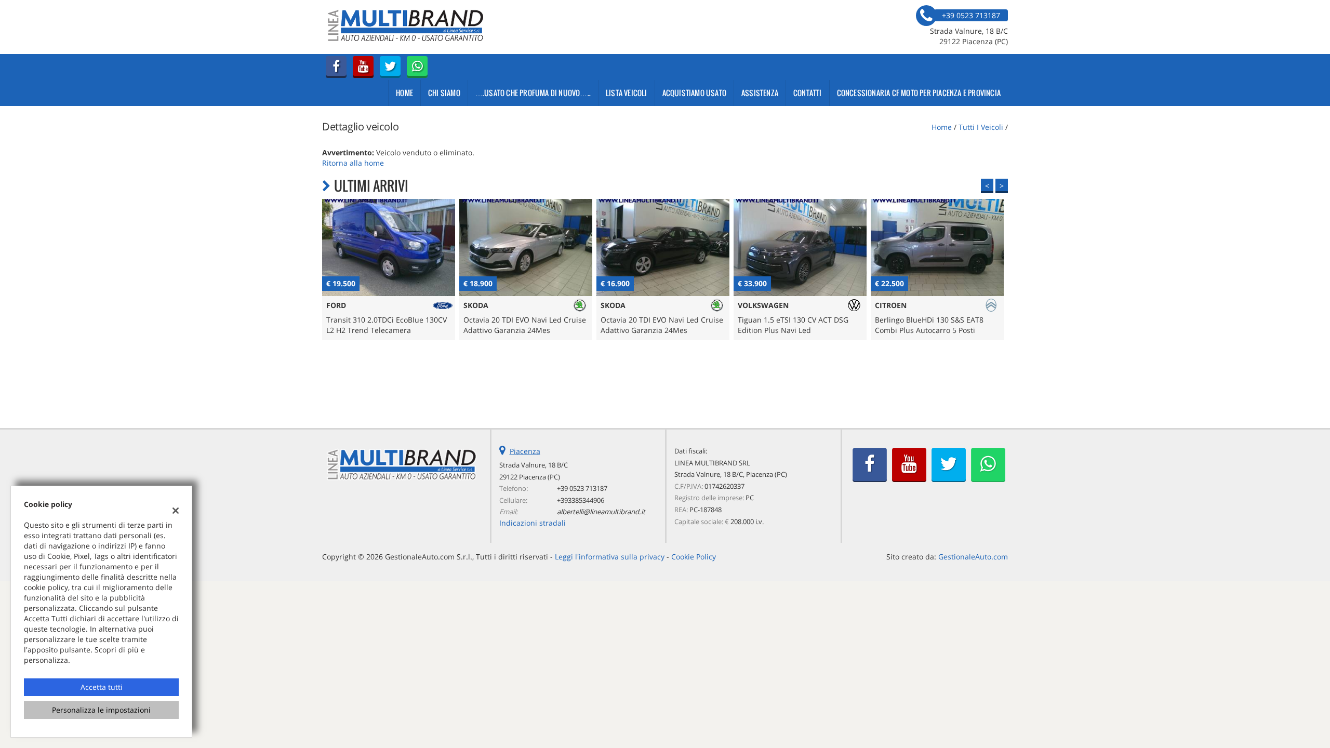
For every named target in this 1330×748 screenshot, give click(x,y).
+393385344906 (580, 500)
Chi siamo (444, 92)
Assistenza (759, 92)
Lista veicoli (626, 92)
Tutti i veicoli (981, 127)
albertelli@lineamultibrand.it (601, 511)
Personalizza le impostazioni (101, 710)
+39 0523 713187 (582, 488)
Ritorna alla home (353, 163)
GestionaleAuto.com (973, 557)
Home (404, 92)
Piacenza (525, 451)
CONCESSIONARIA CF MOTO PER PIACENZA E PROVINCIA (919, 92)
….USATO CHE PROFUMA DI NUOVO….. (533, 92)
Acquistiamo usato (694, 92)
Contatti (807, 92)
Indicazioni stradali (532, 523)
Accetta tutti (102, 687)
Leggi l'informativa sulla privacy (609, 557)
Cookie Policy (693, 557)
